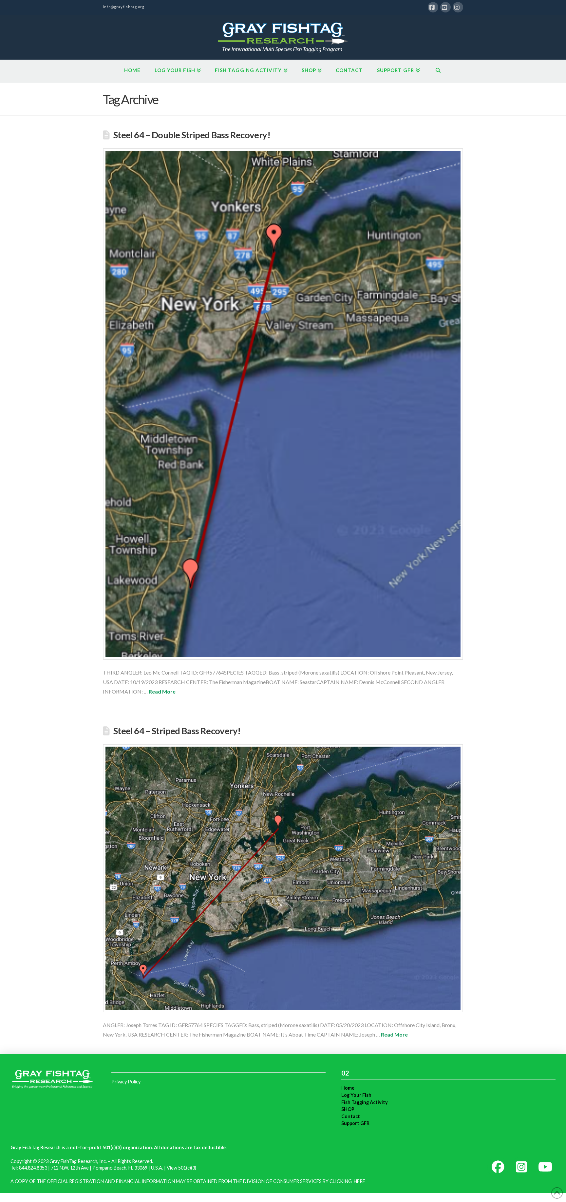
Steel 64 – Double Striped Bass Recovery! (191, 134)
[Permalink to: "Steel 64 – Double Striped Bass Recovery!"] (283, 404)
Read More (162, 691)
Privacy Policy (126, 1081)
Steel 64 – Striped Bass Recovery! (176, 730)
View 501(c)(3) (181, 1168)
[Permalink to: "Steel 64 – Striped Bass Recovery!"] (283, 878)
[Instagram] (458, 7)
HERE (359, 1181)
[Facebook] (433, 7)
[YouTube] (445, 7)
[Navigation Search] (438, 71)
